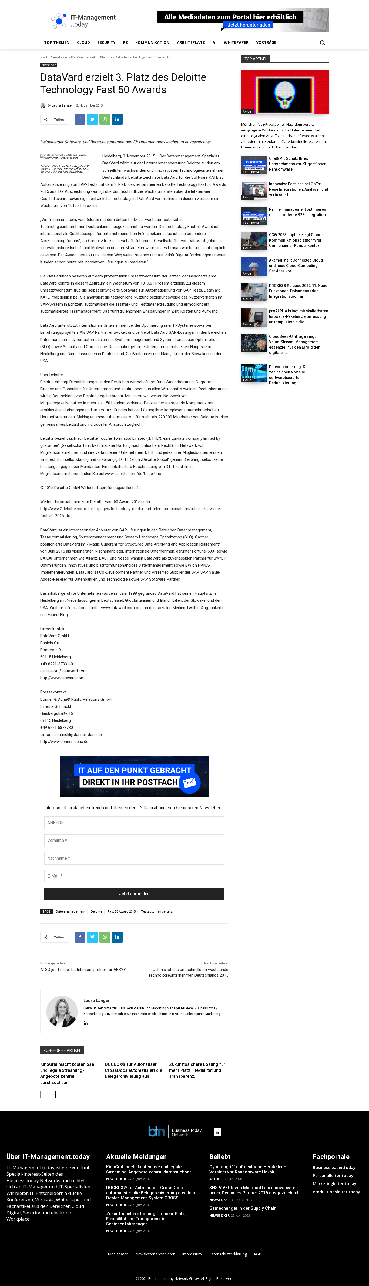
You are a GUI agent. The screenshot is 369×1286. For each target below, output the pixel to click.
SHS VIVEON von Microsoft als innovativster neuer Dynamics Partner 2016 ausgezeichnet (253, 1190)
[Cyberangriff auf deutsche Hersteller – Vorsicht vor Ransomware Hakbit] (285, 92)
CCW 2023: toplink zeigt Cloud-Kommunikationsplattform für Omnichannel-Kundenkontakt (296, 240)
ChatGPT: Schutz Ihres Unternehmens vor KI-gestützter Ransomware (297, 163)
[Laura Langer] (43, 105)
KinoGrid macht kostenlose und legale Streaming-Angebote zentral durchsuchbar (148, 1169)
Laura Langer (62, 105)
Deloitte (96, 911)
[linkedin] (85, 1023)
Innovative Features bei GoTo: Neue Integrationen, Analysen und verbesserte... (298, 189)
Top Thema (251, 172)
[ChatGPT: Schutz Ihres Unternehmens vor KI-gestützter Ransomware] (254, 165)
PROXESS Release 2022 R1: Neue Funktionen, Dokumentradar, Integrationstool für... (298, 291)
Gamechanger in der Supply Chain (242, 1208)
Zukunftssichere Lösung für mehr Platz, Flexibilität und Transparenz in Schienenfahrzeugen (146, 1219)
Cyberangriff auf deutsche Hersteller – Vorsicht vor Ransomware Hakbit (248, 1169)
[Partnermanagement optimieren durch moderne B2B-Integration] (254, 216)
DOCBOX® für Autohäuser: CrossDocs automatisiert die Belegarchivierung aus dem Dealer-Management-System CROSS (150, 1193)
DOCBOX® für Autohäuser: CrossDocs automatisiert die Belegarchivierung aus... (133, 1070)
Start (43, 57)
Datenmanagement (70, 911)
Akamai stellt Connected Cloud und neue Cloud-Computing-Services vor (296, 265)
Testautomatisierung (157, 911)
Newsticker (59, 57)
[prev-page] (43, 1094)
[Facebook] (80, 119)
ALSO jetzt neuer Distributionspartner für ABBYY (83, 969)
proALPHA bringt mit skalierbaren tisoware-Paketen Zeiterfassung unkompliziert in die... (298, 316)
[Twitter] (92, 119)
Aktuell (248, 111)
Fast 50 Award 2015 (122, 911)
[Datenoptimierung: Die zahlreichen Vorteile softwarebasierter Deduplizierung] (254, 373)
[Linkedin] (117, 119)
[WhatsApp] (104, 119)
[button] (322, 42)
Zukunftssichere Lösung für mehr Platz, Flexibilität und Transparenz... (197, 1070)
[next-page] (52, 1094)
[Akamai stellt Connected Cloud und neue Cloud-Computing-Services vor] (254, 266)
